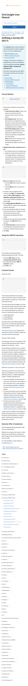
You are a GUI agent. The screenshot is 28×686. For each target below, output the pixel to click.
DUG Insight (17, 32)
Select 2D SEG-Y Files (10, 330)
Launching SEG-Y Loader (9, 500)
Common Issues (8, 270)
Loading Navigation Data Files (12, 447)
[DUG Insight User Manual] (13, 5)
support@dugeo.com (7, 443)
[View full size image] (14, 171)
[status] (14, 67)
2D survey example (9, 57)
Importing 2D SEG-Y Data (18, 33)
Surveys (16, 54)
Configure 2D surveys (14, 56)
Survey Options (8, 78)
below (5, 199)
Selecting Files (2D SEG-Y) (9, 505)
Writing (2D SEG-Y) (7, 527)
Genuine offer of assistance (12, 424)
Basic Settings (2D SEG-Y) (9, 503)
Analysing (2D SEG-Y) (8, 516)
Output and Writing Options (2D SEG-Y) (14, 448)
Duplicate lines (9, 84)
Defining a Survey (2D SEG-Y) (9, 521)
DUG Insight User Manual (7, 32)
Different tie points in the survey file (15, 87)
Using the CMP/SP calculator (12, 80)
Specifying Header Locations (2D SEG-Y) (12, 508)
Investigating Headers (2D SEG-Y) (10, 511)
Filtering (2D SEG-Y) (7, 513)
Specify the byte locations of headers (11, 364)
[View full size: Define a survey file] (14, 101)
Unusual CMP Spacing (12, 86)
